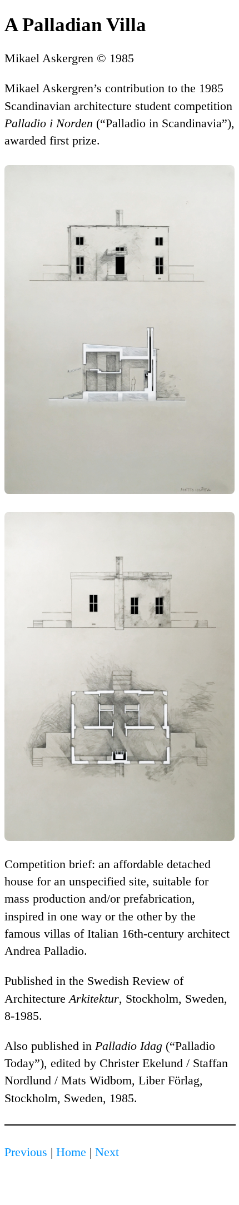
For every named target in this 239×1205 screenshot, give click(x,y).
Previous (25, 1152)
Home (71, 1152)
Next (107, 1152)
